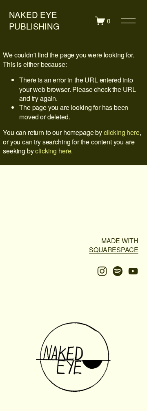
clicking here (122, 132)
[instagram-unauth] (102, 271)
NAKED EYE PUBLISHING (34, 20)
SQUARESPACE (113, 249)
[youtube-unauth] (133, 271)
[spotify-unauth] (117, 271)
